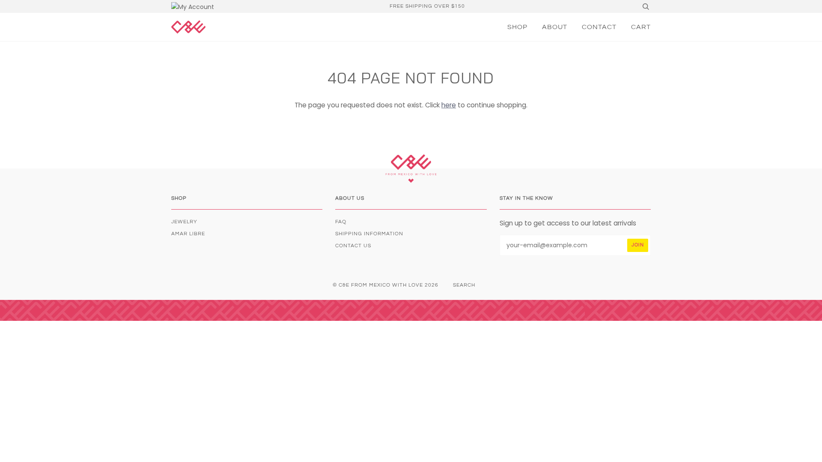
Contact (599, 27)
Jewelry (184, 222)
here (448, 105)
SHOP (517, 27)
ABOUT (554, 27)
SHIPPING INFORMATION (369, 234)
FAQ (340, 222)
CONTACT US (353, 246)
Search (464, 285)
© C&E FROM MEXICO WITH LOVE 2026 (385, 285)
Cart (641, 27)
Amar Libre (188, 234)
